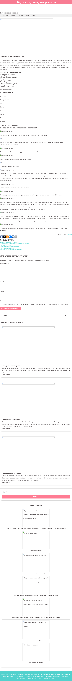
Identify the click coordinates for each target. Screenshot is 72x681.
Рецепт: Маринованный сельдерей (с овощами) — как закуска (36, 595)
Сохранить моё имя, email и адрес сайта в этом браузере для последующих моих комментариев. (35, 304)
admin (13, 15)
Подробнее (6, 374)
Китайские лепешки (36, 662)
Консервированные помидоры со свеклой (36, 640)
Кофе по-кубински (36, 550)
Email (2, 291)
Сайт (1, 301)
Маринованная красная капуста (36, 573)
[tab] (1, 5)
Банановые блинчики (11, 473)
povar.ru (69, 234)
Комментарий (5, 263)
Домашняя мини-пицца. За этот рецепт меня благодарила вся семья (36, 617)
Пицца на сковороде (11, 365)
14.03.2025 (5, 15)
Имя (2, 282)
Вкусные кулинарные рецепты (36, 2)
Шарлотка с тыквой (11, 419)
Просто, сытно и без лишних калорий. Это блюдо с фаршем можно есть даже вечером (36, 528)
